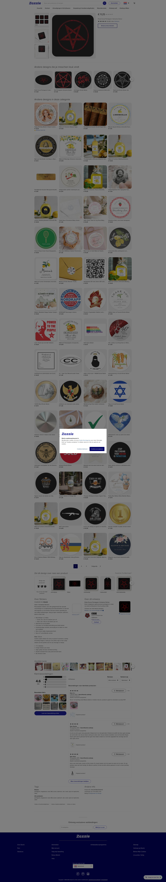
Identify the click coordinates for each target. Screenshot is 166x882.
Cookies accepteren (97, 449)
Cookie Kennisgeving (84, 440)
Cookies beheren (82, 449)
